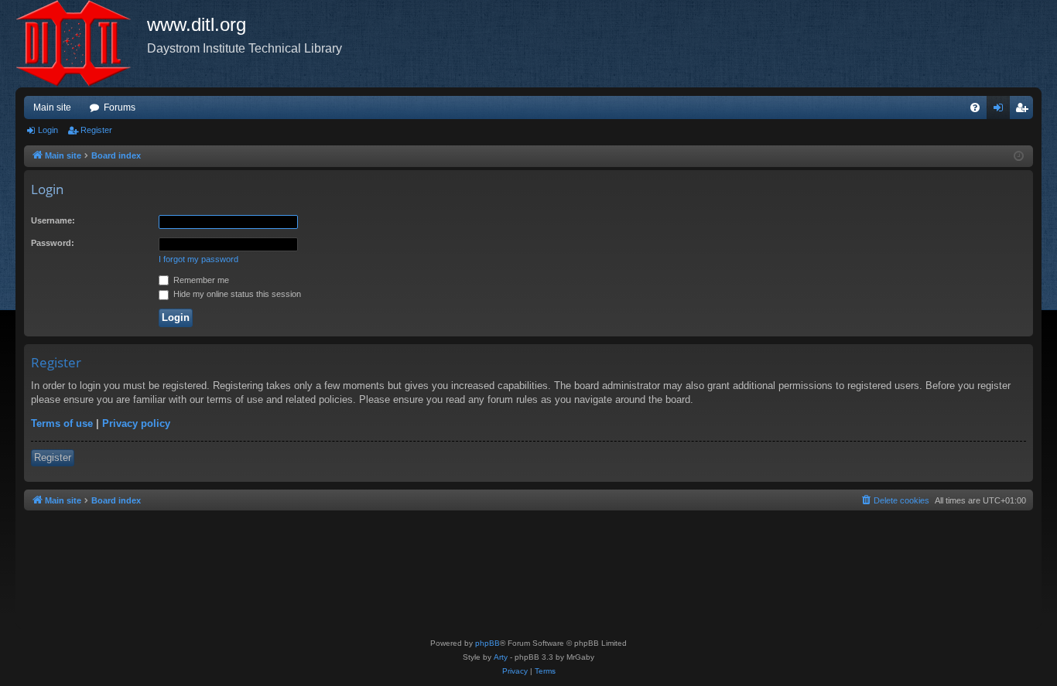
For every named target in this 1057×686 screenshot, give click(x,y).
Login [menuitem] (1001, 110)
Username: (53, 220)
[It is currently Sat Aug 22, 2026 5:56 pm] (1019, 157)
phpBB (487, 643)
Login (48, 130)
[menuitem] (975, 107)
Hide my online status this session (236, 294)
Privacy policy (136, 423)
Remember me (200, 280)
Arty (501, 657)
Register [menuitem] (1024, 110)
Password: (52, 242)
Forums (119, 107)
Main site (52, 107)
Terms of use (62, 423)
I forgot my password (198, 259)
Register (96, 130)
